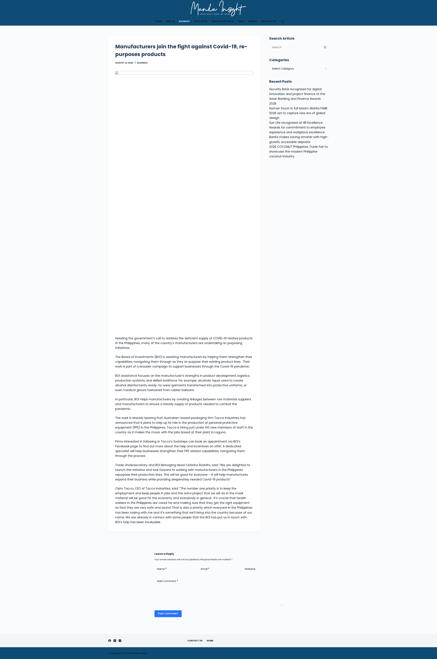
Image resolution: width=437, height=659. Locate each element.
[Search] (282, 21)
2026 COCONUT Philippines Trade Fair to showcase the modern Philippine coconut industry (298, 151)
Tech (241, 21)
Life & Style (200, 21)
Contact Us (268, 21)
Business (184, 21)
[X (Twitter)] (115, 640)
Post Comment (168, 613)
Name (162, 569)
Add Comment (167, 581)
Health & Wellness (223, 21)
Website (250, 569)
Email (205, 569)
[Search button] (325, 47)
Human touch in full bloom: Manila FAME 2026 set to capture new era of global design (298, 113)
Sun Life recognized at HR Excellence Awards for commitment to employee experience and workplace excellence (297, 127)
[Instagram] (120, 640)
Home (158, 21)
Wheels (252, 21)
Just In (170, 21)
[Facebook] (109, 640)
